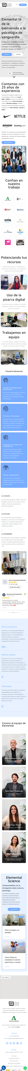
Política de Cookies (14, 1060)
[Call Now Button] (4, 1068)
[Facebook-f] (10, 1043)
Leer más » (7, 936)
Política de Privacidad (14, 1058)
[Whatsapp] (21, 1043)
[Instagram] (7, 1043)
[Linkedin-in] (14, 1043)
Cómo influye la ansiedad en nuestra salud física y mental (13, 959)
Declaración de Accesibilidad (14, 1063)
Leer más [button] (4, 607)
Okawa (22, 1066)
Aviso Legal (14, 1056)
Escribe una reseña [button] (15, 587)
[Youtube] (17, 1043)
